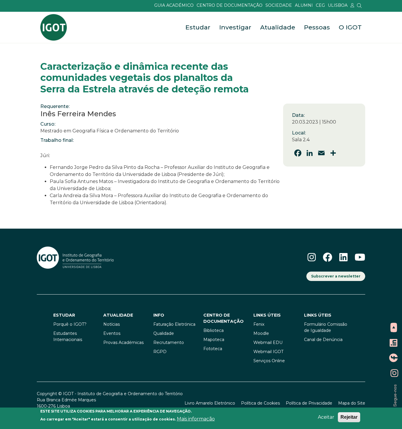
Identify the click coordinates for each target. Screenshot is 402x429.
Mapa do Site (351, 403)
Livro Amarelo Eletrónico (210, 403)
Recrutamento (168, 342)
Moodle (261, 333)
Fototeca (212, 348)
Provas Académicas (123, 342)
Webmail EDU (268, 342)
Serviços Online (269, 360)
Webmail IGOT (268, 351)
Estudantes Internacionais (67, 336)
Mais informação (196, 419)
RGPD (160, 351)
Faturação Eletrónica (174, 324)
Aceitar (326, 417)
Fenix (258, 324)
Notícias (111, 324)
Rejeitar (349, 417)
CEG (320, 5)
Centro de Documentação (230, 5)
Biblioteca (213, 330)
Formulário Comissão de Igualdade (325, 327)
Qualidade (163, 333)
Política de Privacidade (309, 403)
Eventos (111, 333)
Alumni (304, 5)
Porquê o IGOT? (70, 324)
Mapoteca (213, 339)
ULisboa (338, 5)
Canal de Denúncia (323, 339)
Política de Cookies (260, 403)
